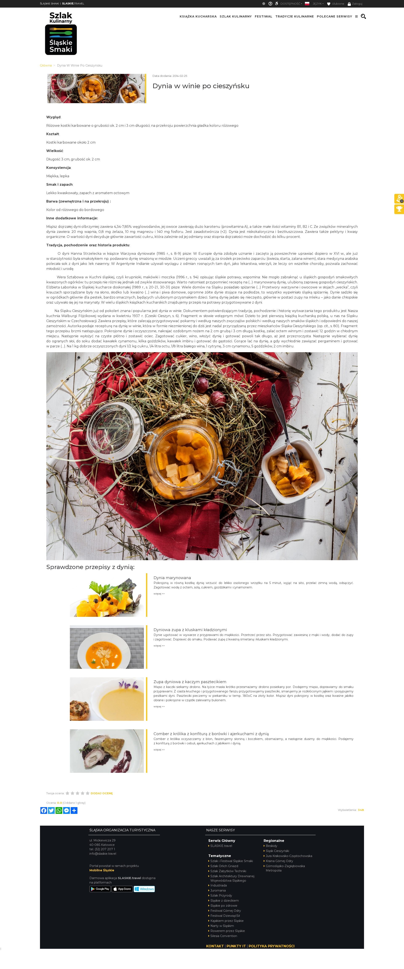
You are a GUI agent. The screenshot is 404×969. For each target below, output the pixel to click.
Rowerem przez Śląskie (227, 931)
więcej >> (159, 593)
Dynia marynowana (172, 578)
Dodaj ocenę (102, 793)
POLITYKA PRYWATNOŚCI (272, 946)
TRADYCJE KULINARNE (294, 16)
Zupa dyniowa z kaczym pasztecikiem (190, 682)
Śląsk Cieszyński (277, 851)
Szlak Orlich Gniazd (224, 866)
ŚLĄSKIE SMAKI (49, 3)
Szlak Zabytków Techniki (228, 871)
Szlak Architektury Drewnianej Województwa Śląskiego (232, 878)
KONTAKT (215, 946)
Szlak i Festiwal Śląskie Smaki (231, 861)
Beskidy (271, 846)
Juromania (218, 890)
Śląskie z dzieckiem (224, 900)
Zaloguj (357, 3)
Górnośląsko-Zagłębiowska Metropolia (285, 868)
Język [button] (317, 3)
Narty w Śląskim (222, 926)
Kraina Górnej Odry (279, 861)
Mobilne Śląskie (101, 870)
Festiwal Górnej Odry (225, 911)
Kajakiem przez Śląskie (227, 921)
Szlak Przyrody (221, 895)
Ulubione (337, 3)
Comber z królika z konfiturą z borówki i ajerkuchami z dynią (211, 734)
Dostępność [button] (290, 3)
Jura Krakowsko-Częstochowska (289, 856)
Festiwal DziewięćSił (225, 916)
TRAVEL (73, 3)
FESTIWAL (263, 16)
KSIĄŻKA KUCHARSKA (198, 16)
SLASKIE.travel (221, 846)
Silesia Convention (223, 936)
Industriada (218, 885)
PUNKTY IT (236, 946)
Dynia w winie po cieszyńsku (201, 86)
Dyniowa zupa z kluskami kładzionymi (190, 630)
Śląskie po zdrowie (223, 906)
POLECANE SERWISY (334, 16)
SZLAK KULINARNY (236, 16)
